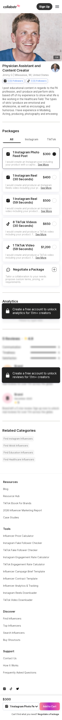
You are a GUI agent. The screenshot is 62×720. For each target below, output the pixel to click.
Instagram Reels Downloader (20, 592)
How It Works (10, 665)
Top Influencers (12, 625)
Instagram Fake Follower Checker (22, 542)
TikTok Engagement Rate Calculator (24, 564)
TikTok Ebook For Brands (17, 503)
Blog (5, 488)
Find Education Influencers (18, 452)
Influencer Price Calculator (18, 535)
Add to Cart (49, 706)
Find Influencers (12, 618)
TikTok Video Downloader (18, 599)
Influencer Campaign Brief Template (24, 571)
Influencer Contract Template (20, 578)
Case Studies (11, 517)
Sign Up (44, 6)
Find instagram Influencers (18, 438)
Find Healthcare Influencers (19, 459)
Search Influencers (14, 632)
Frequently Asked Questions (19, 672)
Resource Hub (11, 496)
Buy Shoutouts (11, 639)
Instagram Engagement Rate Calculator (26, 557)
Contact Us (10, 658)
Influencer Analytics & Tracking (20, 585)
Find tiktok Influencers (16, 445)
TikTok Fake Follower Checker (20, 550)
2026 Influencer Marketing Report (22, 510)
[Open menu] (57, 7)
